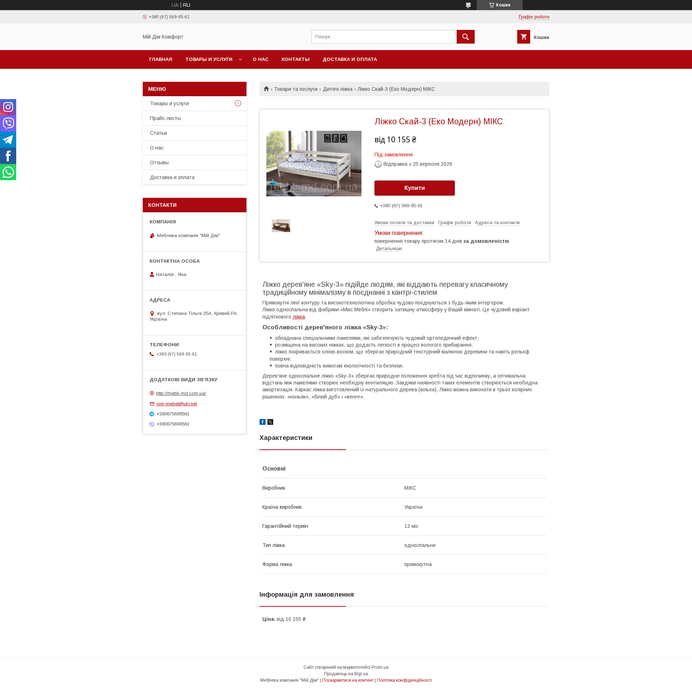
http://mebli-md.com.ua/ (181, 393)
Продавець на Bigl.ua (346, 673)
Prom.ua (380, 667)
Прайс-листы (165, 118)
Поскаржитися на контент (348, 680)
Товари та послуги (296, 89)
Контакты (295, 59)
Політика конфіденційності (404, 680)
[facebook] (263, 423)
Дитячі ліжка (337, 89)
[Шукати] (466, 37)
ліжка (299, 317)
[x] (270, 423)
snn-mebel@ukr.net (176, 403)
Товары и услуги (208, 59)
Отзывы (159, 162)
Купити (414, 188)
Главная (160, 59)
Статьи (158, 133)
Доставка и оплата (350, 59)
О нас (261, 59)
